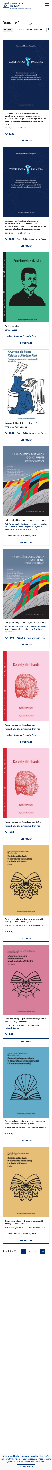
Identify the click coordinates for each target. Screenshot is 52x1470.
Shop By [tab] (7, 29)
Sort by (22, 29)
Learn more (39, 1462)
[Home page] (17, 5)
